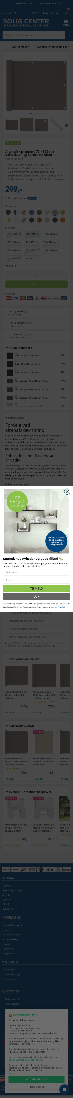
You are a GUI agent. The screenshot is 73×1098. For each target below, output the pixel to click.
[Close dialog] (67, 492)
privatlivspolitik (59, 607)
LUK (36, 596)
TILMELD (36, 588)
